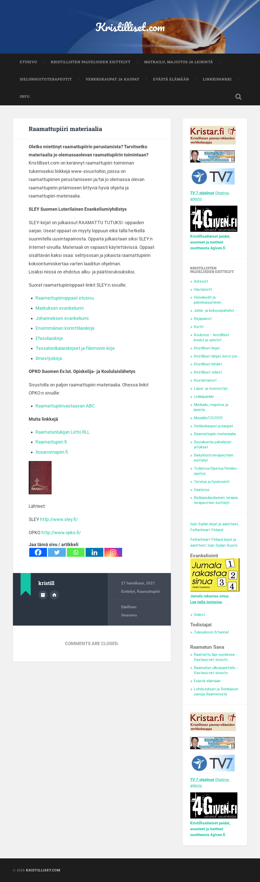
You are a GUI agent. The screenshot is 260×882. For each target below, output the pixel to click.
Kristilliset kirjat (207, 348)
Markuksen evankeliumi (60, 308)
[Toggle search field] (238, 96)
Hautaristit (203, 289)
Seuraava (129, 615)
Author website (54, 594)
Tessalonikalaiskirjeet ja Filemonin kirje (75, 348)
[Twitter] (57, 552)
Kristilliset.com (130, 27)
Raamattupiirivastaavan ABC (65, 406)
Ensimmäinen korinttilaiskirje (65, 328)
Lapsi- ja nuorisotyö (211, 388)
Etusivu (28, 62)
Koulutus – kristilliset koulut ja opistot (211, 337)
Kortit (199, 326)
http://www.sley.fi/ (59, 519)
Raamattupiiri (148, 591)
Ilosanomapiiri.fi (52, 452)
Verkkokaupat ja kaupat (112, 79)
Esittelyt (128, 591)
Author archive (42, 594)
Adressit (201, 281)
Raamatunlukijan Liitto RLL (63, 432)
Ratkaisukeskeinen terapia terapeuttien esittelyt (216, 500)
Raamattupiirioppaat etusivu (65, 298)
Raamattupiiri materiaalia (65, 129)
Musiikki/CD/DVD (208, 418)
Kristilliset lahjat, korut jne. (216, 356)
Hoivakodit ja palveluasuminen (207, 300)
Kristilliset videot (208, 372)
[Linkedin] (94, 552)
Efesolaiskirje (49, 338)
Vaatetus (201, 489)
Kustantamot (205, 380)
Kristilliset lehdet (208, 364)
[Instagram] (113, 552)
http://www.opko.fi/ (61, 532)
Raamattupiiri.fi (51, 442)
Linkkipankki (217, 79)
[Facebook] (38, 552)
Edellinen (128, 607)
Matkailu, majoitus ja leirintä (178, 62)
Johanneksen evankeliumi (62, 318)
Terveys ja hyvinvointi (211, 481)
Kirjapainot (203, 318)
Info (25, 96)
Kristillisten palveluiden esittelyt (91, 62)
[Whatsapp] (76, 552)
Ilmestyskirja (49, 358)
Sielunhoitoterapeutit (46, 79)
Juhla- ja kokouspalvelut (214, 310)
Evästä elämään (171, 79)
